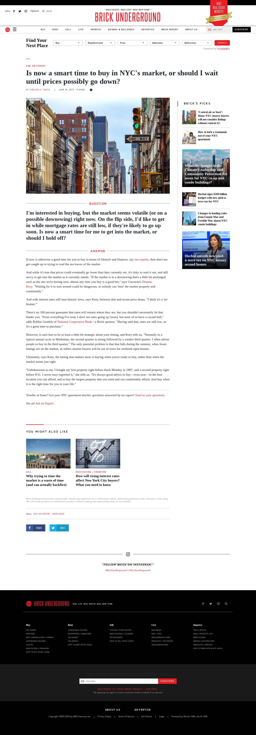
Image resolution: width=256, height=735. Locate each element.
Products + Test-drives (162, 641)
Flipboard (34, 11)
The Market (31, 630)
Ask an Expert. (45, 403)
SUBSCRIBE (242, 29)
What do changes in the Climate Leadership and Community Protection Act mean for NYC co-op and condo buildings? (206, 173)
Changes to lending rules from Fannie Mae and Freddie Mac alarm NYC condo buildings (213, 219)
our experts (141, 259)
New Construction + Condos (40, 637)
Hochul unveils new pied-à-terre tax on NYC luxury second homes (205, 260)
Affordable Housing (36, 641)
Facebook (14, 11)
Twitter (20, 11)
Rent (55, 29)
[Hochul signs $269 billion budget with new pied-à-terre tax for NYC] (189, 199)
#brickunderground (140, 570)
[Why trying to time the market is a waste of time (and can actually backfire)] (48, 453)
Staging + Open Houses (120, 630)
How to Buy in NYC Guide (37, 652)
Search (222, 43)
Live (81, 29)
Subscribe (167, 681)
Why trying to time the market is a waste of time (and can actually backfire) (46, 480)
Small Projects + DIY (203, 634)
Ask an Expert (36, 66)
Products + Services (202, 645)
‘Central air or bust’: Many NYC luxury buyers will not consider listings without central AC (213, 118)
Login (161, 716)
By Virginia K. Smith (38, 90)
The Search (73, 641)
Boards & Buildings (121, 29)
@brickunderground (116, 570)
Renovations (199, 637)
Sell (68, 29)
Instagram (26, 11)
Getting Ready (116, 637)
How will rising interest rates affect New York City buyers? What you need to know (98, 480)
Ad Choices (146, 716)
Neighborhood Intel (161, 637)
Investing (30, 634)
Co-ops (29, 645)
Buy (43, 29)
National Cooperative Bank (74, 321)
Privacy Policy (104, 716)
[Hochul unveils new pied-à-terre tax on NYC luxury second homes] (206, 250)
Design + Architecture (203, 641)
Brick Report (169, 29)
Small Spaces (199, 630)
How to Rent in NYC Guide (80, 645)
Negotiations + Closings (121, 634)
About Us (191, 29)
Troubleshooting (160, 645)
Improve (96, 29)
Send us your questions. (150, 395)
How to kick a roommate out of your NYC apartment (212, 135)
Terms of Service (126, 716)
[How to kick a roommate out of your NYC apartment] (189, 137)
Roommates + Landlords (79, 634)
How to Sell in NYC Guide (121, 641)
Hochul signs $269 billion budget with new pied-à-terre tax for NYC (212, 198)
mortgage (58, 514)
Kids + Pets (156, 634)
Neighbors (156, 630)
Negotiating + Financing (91, 472)
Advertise (147, 29)
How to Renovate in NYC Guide (207, 648)
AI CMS (203, 716)
